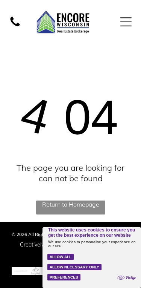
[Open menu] (126, 22)
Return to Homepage (70, 204)
